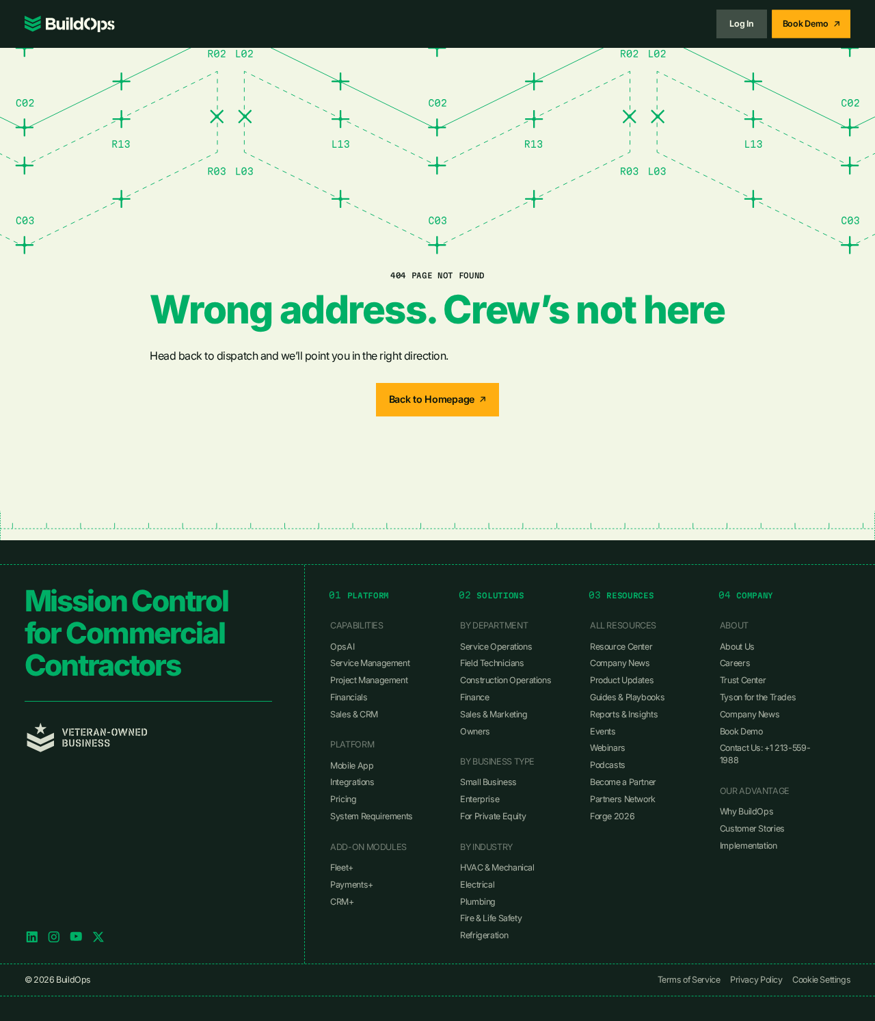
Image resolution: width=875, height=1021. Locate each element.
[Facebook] (75, 936)
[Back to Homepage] (438, 399)
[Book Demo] (811, 24)
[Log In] (741, 24)
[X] (98, 936)
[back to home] (70, 24)
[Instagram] (54, 936)
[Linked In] (32, 936)
